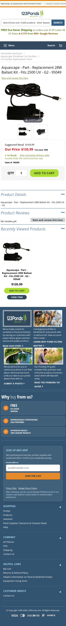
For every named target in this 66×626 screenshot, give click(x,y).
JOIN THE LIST (33, 476)
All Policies (8, 542)
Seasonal (7, 519)
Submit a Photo (13, 383)
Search (51, 45)
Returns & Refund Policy (15, 572)
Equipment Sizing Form (15, 581)
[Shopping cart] (60, 45)
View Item (17, 297)
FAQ (5, 546)
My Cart (7, 568)
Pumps (6, 511)
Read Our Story (12, 345)
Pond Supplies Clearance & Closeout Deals (25, 523)
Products (7, 515)
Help (5, 527)
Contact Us (8, 554)
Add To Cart (17, 290)
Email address (12, 462)
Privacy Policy (11, 488)
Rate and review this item (15, 78)
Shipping (7, 550)
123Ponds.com (33, 13)
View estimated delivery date (34, 155)
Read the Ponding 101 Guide (47, 384)
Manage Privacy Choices (27, 488)
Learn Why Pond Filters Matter (47, 343)
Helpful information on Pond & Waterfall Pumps (27, 577)
